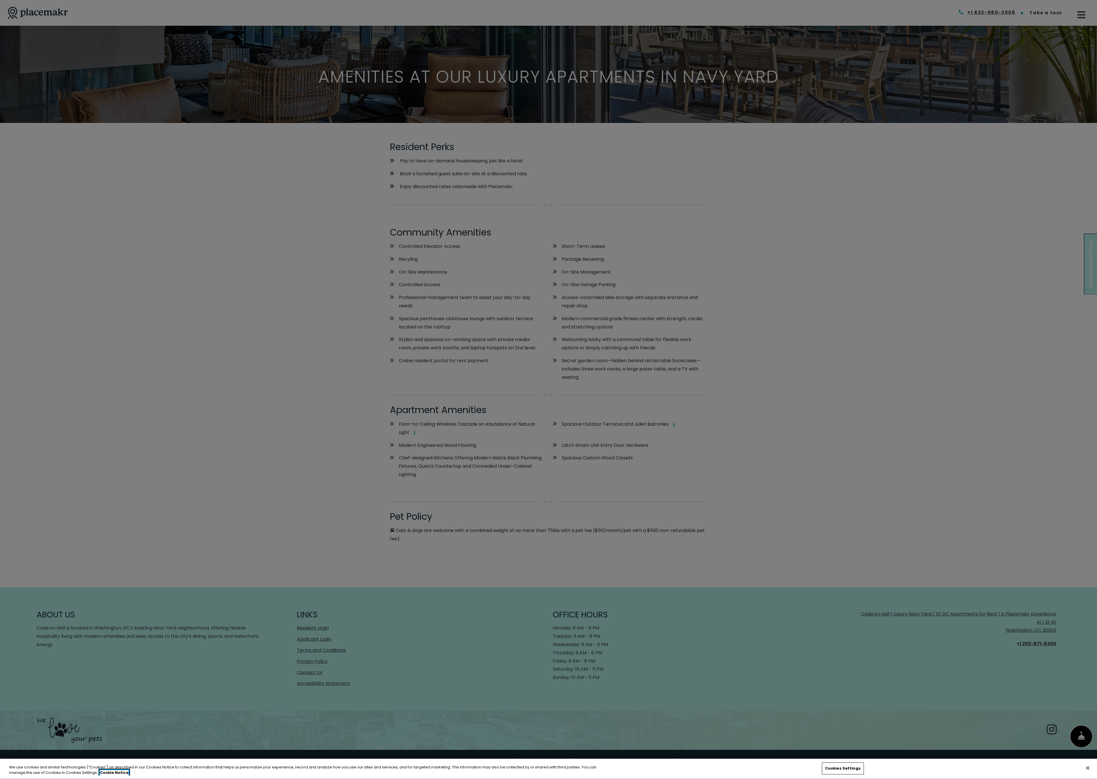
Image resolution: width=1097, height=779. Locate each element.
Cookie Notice (114, 773)
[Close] (1088, 768)
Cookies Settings (843, 768)
